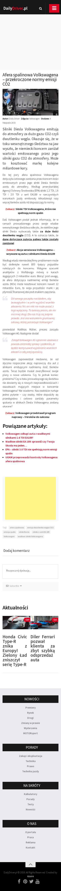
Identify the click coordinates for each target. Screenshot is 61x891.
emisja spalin (10, 532)
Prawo (30, 766)
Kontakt (30, 847)
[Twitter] (31, 881)
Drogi (30, 717)
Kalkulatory (30, 794)
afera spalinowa (17, 527)
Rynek (30, 712)
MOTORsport (30, 733)
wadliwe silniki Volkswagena (30, 536)
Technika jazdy (30, 771)
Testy (30, 804)
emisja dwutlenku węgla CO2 (40, 527)
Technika (31, 761)
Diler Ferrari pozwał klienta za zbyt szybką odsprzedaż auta (42, 648)
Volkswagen (9, 536)
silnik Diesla (24, 532)
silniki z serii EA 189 (41, 532)
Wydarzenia (30, 728)
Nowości (30, 809)
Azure (30, 876)
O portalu (30, 832)
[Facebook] (19, 881)
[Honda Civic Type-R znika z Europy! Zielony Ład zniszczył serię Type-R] (16, 622)
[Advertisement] (30, 37)
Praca (30, 837)
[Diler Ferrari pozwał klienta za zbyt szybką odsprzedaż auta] (44, 622)
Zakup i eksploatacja (30, 756)
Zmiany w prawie (30, 723)
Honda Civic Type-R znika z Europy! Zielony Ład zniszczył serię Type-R (15, 650)
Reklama (30, 842)
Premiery (30, 707)
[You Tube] (37, 881)
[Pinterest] (25, 881)
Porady (30, 799)
